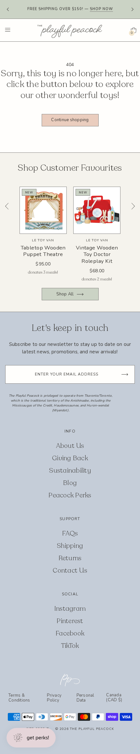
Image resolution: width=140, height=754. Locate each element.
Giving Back (70, 458)
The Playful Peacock (92, 729)
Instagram (70, 608)
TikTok (70, 645)
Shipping (70, 545)
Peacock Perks (70, 495)
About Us (70, 445)
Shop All (65, 294)
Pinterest (70, 621)
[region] (70, 236)
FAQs (70, 533)
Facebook (70, 633)
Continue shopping (70, 120)
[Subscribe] (124, 374)
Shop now (101, 9)
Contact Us (70, 570)
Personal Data (85, 697)
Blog (70, 482)
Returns (70, 558)
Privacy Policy (54, 697)
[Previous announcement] (7, 9)
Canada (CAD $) (114, 698)
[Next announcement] (132, 9)
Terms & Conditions (19, 697)
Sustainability (70, 470)
